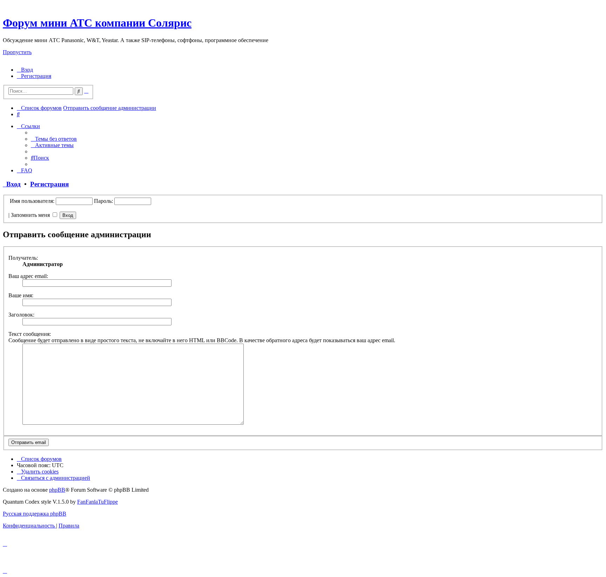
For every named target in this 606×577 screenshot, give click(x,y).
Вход (12, 184)
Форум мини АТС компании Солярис (97, 22)
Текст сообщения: (29, 334)
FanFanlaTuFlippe (97, 502)
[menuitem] (25, 70)
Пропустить (17, 52)
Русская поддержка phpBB (34, 514)
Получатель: (23, 258)
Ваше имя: (20, 295)
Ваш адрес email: (28, 276)
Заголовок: (21, 315)
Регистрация (49, 184)
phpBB (57, 490)
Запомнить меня (31, 215)
